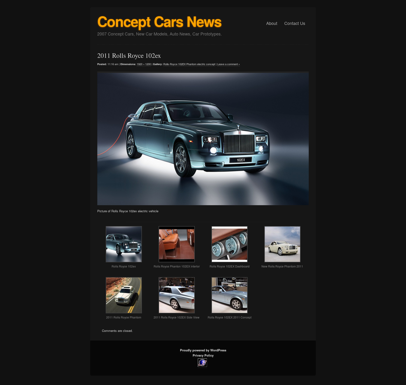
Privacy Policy (203, 355)
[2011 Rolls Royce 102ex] (199, 138)
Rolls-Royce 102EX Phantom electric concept (189, 64)
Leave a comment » (228, 64)
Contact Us (294, 23)
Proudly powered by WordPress (203, 350)
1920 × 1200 (144, 64)
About (271, 23)
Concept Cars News (159, 21)
